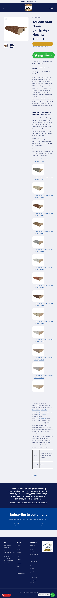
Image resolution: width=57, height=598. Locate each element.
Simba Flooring (34, 558)
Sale (18, 566)
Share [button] (35, 475)
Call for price (43, 44)
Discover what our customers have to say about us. (28, 502)
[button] (3, 7)
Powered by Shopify (33, 592)
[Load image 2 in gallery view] (12, 45)
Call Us (6, 595)
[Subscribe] (40, 524)
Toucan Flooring (34, 561)
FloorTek (32, 568)
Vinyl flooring (36, 409)
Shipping (34, 46)
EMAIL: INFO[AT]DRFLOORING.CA (11, 551)
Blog (18, 556)
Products (19, 549)
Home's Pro (32, 545)
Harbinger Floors (34, 554)
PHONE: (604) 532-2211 (7, 546)
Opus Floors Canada (33, 572)
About (18, 570)
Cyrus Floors (33, 565)
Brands (19, 559)
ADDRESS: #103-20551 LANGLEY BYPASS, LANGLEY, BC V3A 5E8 (9, 559)
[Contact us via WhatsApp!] (52, 595)
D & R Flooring (26, 592)
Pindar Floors (33, 577)
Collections (19, 563)
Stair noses (42, 414)
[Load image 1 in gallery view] (6, 45)
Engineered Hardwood (44, 412)
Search (18, 577)
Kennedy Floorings (32, 550)
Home (18, 545)
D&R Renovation (21, 573)
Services (19, 552)
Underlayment (42, 418)
